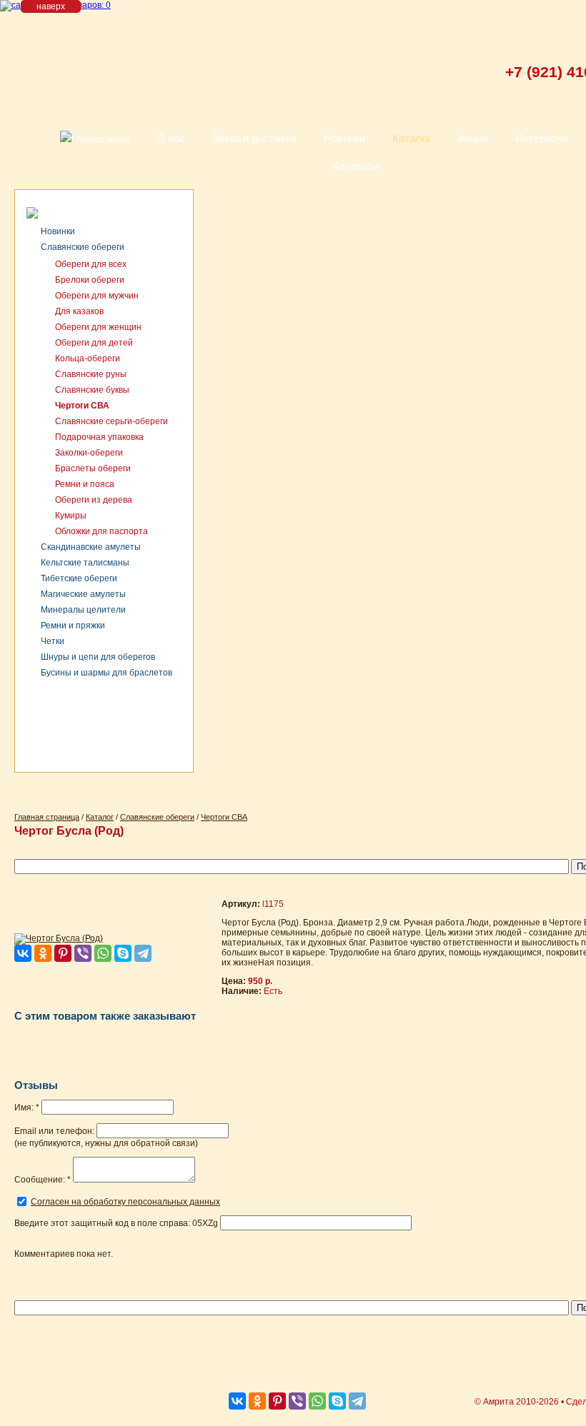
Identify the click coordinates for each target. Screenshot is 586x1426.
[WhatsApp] (102, 953)
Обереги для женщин (98, 327)
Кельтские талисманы (85, 563)
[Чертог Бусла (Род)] (58, 938)
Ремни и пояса (84, 484)
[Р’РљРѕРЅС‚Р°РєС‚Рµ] (22, 953)
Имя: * (26, 1108)
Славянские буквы (92, 390)
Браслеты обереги (93, 468)
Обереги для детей (94, 343)
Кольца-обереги (87, 358)
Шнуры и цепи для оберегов (98, 657)
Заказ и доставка (254, 138)
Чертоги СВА (82, 406)
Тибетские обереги (79, 578)
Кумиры (70, 516)
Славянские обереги (82, 247)
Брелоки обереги (89, 280)
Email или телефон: (54, 1131)
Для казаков (79, 311)
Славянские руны (90, 374)
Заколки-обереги (89, 453)
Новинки (344, 138)
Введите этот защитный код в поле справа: (116, 1223)
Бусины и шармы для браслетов (106, 673)
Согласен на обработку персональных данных (125, 1202)
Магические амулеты (83, 594)
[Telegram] (143, 953)
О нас (171, 138)
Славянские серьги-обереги (111, 421)
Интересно (541, 138)
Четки (52, 641)
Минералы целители (83, 610)
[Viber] (82, 953)
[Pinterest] (62, 953)
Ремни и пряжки (73, 626)
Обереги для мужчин (97, 296)
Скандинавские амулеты (91, 547)
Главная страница (46, 817)
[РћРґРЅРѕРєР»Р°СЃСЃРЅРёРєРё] (42, 953)
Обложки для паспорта (101, 531)
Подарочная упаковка (99, 437)
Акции (473, 138)
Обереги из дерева (93, 500)
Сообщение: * (42, 1180)
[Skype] (122, 953)
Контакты (355, 166)
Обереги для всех (90, 264)
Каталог (411, 138)
